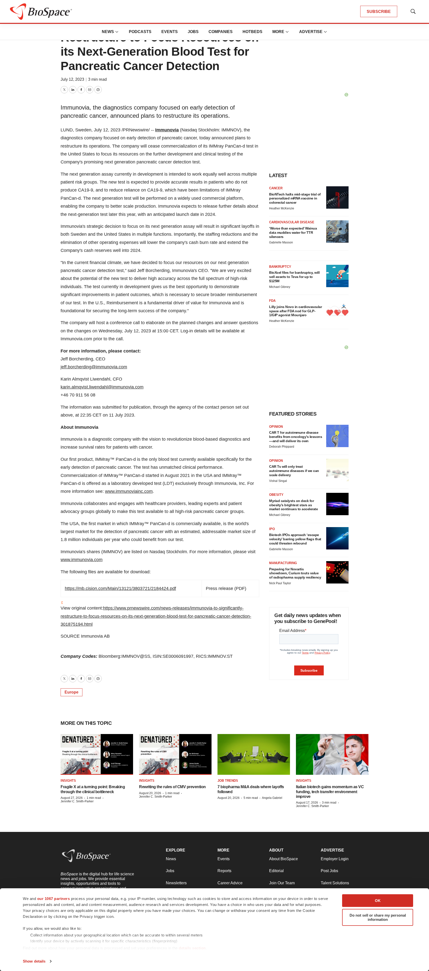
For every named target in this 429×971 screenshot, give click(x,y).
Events (169, 32)
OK (378, 900)
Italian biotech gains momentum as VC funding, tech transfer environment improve (330, 791)
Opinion (276, 426)
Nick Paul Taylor (280, 583)
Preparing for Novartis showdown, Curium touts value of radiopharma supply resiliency (295, 573)
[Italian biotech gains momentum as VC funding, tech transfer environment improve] (332, 754)
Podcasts (140, 32)
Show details (34, 961)
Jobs (193, 32)
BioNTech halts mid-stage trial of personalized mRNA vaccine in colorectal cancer (295, 198)
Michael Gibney (279, 287)
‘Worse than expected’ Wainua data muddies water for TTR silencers (293, 232)
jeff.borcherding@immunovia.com (94, 366)
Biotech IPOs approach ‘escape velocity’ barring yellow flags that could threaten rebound (295, 539)
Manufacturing (283, 563)
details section (192, 948)
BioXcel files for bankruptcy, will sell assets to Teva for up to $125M (294, 277)
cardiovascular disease (291, 222)
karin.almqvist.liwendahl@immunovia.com (102, 387)
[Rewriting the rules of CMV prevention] (175, 754)
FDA (272, 301)
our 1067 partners (53, 898)
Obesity (276, 495)
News (108, 32)
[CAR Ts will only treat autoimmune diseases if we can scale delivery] (337, 470)
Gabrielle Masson (281, 242)
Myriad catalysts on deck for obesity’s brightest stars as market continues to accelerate (293, 505)
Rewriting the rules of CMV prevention (172, 787)
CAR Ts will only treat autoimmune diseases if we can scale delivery (294, 471)
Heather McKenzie (281, 208)
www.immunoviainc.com (129, 491)
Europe (71, 692)
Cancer (276, 188)
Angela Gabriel (272, 798)
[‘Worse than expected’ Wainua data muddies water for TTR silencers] (337, 231)
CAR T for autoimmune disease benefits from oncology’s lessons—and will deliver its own (295, 436)
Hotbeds (252, 32)
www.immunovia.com (82, 559)
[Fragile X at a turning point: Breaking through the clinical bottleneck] (97, 754)
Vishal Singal (278, 481)
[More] (117, 32)
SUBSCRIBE (379, 11)
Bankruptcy (280, 267)
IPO (272, 529)
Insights (68, 780)
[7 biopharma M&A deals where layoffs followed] (253, 754)
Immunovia (167, 129)
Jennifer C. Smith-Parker (77, 801)
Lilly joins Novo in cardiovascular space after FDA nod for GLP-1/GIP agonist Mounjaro (295, 311)
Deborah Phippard (281, 446)
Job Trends (227, 780)
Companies (221, 32)
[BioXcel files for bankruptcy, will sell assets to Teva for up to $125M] (337, 276)
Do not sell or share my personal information (378, 917)
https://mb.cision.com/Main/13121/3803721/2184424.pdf (120, 588)
